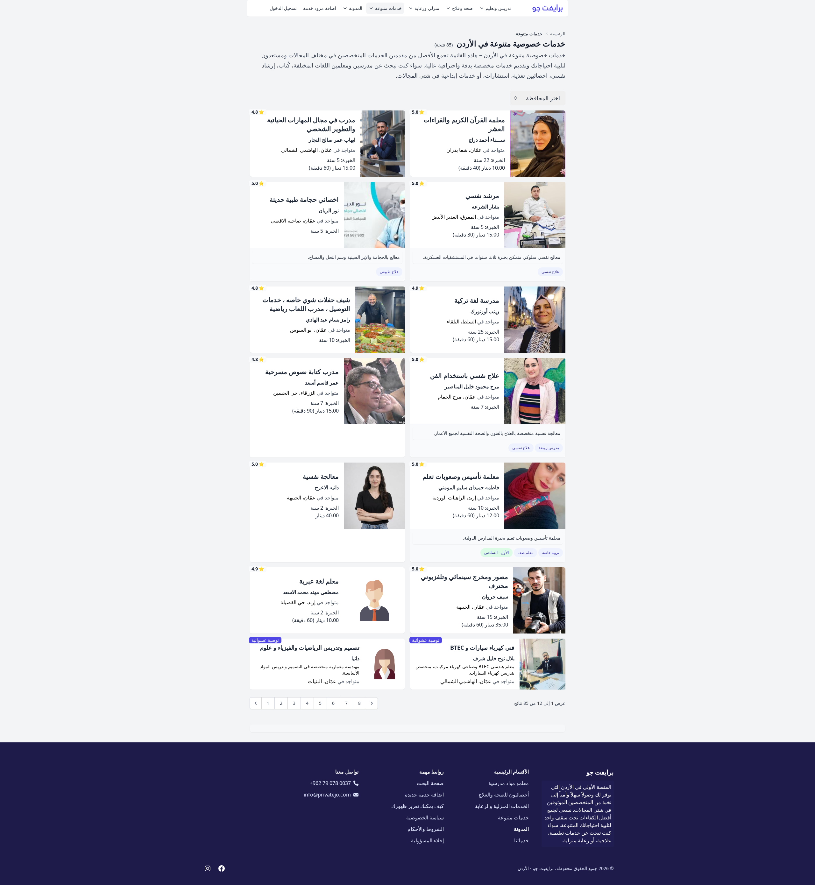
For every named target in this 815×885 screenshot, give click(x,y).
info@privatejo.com (327, 794)
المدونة (355, 8)
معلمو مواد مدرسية (508, 783)
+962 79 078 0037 (330, 783)
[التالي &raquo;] (372, 703)
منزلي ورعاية (427, 8)
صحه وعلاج (462, 8)
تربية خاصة (550, 552)
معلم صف (525, 552)
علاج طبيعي (389, 271)
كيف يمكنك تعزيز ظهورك (417, 806)
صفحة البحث (430, 783)
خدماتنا (521, 840)
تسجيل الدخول (283, 8)
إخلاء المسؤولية (427, 840)
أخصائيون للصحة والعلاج (503, 794)
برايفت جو (600, 772)
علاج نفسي (550, 271)
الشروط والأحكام (426, 828)
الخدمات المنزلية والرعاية (502, 806)
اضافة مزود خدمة (319, 8)
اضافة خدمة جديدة (424, 794)
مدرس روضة (549, 447)
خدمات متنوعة (388, 8)
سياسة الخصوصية (425, 817)
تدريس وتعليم (498, 8)
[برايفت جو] (547, 8)
